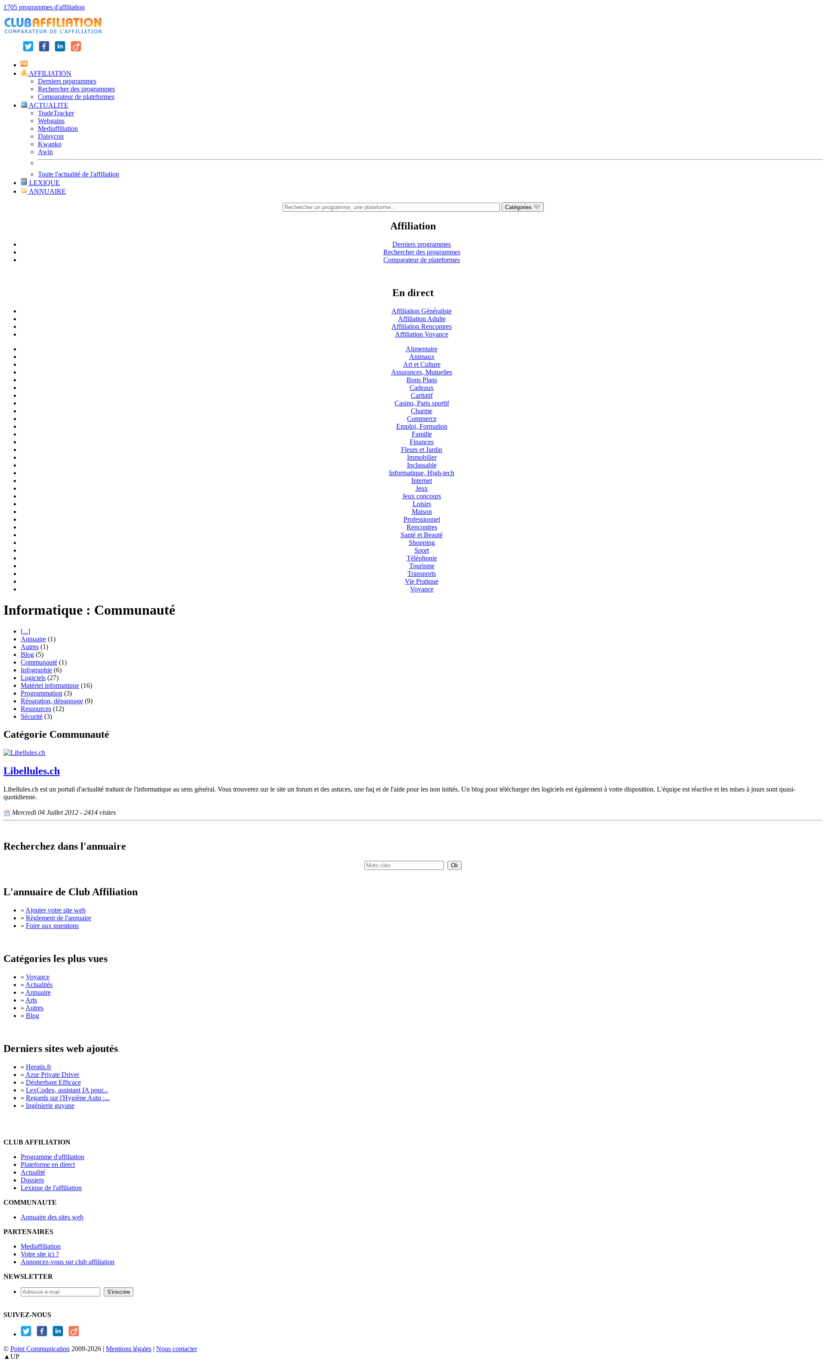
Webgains (51, 120)
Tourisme (422, 565)
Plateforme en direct (48, 1164)
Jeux (422, 488)
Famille (422, 434)
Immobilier (422, 457)
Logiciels (33, 677)
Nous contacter (176, 1348)
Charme (421, 410)
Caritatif (422, 395)
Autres (30, 646)
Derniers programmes (67, 81)
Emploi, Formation (421, 426)
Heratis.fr (38, 1066)
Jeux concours (421, 496)
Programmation (41, 693)
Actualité (33, 1172)
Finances (422, 441)
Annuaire (33, 639)
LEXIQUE (44, 182)
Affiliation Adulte (422, 318)
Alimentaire (422, 349)
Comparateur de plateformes (76, 96)
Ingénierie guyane (50, 1105)
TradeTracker (56, 113)
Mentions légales (128, 1348)
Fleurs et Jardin (421, 449)
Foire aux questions (52, 925)
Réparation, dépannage (52, 701)
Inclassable (422, 465)
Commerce (422, 418)
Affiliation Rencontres (421, 326)
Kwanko (50, 144)
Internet (421, 480)
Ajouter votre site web (55, 910)
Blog (27, 654)
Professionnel (422, 519)
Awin (45, 151)
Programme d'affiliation (52, 1156)
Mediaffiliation (58, 128)
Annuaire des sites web (52, 1217)
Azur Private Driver (52, 1074)
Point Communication (40, 1348)
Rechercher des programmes (76, 89)
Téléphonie (422, 558)
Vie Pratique (421, 581)
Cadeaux (422, 387)
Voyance (422, 589)
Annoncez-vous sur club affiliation (67, 1261)
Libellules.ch (31, 770)
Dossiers (32, 1180)
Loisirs (422, 503)
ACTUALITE (48, 105)
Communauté (39, 662)
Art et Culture (422, 364)
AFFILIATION (49, 73)
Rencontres (422, 527)
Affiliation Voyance (421, 334)
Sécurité (32, 716)
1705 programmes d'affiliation (44, 7)
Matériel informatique (50, 685)
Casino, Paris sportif (422, 403)
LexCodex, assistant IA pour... (67, 1090)
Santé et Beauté (422, 534)
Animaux (422, 356)
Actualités (38, 984)
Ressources (36, 708)
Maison (422, 511)
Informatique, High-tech (421, 472)
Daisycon (51, 136)
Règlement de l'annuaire (58, 918)
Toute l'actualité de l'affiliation (78, 174)
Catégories (519, 207)
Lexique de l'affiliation (51, 1187)
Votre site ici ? (40, 1254)
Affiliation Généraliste (421, 311)
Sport (421, 550)
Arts (31, 1000)
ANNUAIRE (47, 191)
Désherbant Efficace (53, 1082)
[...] (25, 631)
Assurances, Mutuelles (421, 372)
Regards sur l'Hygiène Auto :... (68, 1097)
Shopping (422, 542)
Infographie (36, 670)
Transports (421, 573)
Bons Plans (422, 380)
